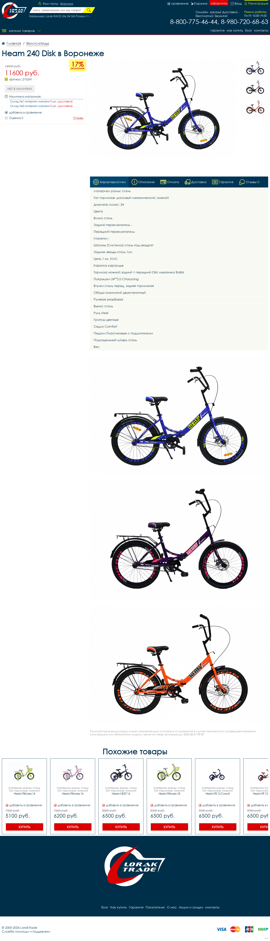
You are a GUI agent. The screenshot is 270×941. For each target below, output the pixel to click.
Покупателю (155, 907)
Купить (24, 827)
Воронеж (66, 3)
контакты (261, 30)
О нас (172, 907)
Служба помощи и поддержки (26, 931)
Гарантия (217, 30)
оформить (218, 3)
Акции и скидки (191, 907)
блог (248, 30)
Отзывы (78, 118)
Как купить (235, 30)
